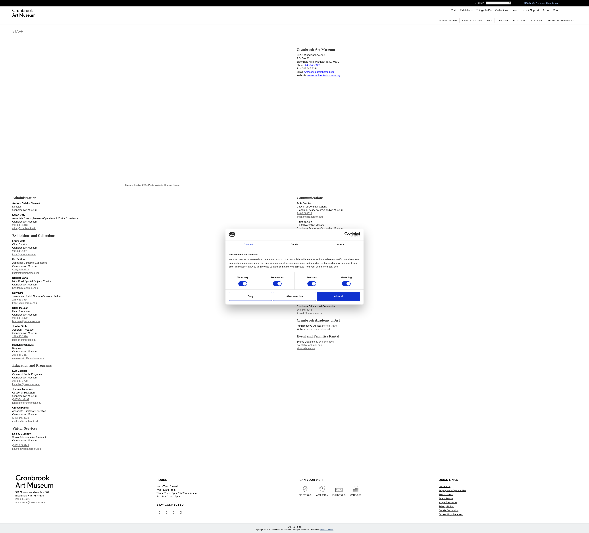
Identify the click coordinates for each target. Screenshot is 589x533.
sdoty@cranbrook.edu (24, 228)
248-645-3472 (20, 318)
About (546, 10)
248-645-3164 (326, 341)
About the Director (472, 20)
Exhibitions (466, 10)
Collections (501, 10)
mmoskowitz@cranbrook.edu (28, 358)
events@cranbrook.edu (309, 345)
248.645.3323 (22, 499)
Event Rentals (446, 498)
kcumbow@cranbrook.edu (26, 449)
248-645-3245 (304, 309)
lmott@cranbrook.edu (24, 254)
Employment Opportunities (560, 20)
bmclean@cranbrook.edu (26, 321)
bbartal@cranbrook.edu (25, 288)
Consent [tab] (248, 244)
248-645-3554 (20, 299)
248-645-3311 (19, 355)
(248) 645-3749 (20, 445)
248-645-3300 (329, 325)
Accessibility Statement (451, 514)
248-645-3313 (20, 225)
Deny (250, 296)
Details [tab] (294, 244)
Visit (453, 10)
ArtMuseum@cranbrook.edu (319, 72)
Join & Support (530, 10)
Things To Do (483, 10)
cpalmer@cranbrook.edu (25, 421)
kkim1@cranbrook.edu (24, 303)
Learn (515, 10)
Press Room (519, 20)
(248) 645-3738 (20, 418)
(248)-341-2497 (20, 399)
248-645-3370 (20, 336)
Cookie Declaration (448, 510)
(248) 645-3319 (20, 269)
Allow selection (294, 296)
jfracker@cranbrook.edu (310, 216)
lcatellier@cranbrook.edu (26, 384)
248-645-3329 (304, 213)
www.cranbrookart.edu (319, 329)
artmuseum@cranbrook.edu (30, 502)
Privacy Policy (446, 506)
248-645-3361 (20, 251)
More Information (306, 348)
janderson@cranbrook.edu (26, 402)
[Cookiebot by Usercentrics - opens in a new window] (346, 234)
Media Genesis (326, 530)
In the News (536, 20)
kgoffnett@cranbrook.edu (26, 273)
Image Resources (448, 502)
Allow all (338, 296)
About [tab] (340, 244)
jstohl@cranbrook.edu (24, 340)
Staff (489, 20)
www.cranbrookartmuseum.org (324, 75)
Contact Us (444, 486)
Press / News (446, 494)
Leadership (502, 20)
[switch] (277, 283)
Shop (479, 3)
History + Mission (448, 20)
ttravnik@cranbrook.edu (310, 313)
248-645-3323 (312, 65)
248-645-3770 (20, 381)
